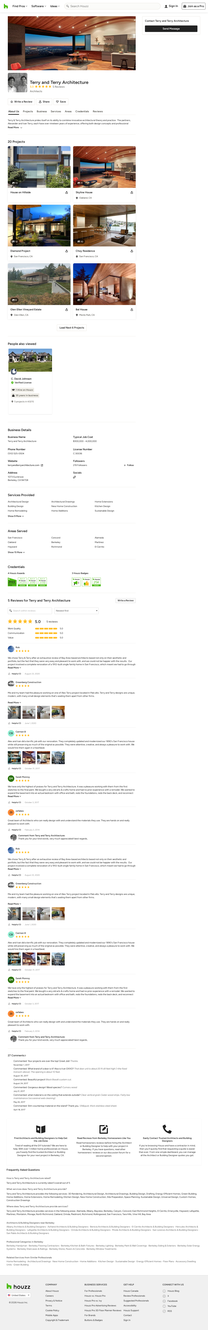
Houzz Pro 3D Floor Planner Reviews (102, 1310)
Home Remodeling (16, 1261)
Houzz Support (131, 1310)
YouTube (172, 1306)
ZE (11, 812)
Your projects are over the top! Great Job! (49, 1061)
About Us (13, 111)
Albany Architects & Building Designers (26, 1226)
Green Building (21, 1264)
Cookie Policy (52, 1310)
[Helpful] (9, 674)
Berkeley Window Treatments (101, 1249)
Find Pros (19, 6)
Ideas (53, 6)
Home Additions (88, 1261)
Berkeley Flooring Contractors (44, 1245)
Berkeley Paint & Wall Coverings (131, 1245)
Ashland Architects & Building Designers (68, 1226)
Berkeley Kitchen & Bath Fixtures (77, 1245)
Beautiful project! (37, 1079)
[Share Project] (66, 192)
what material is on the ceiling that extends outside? (54, 1095)
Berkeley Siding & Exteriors (162, 1245)
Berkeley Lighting (104, 1245)
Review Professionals (134, 1295)
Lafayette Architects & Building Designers (48, 1230)
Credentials (82, 111)
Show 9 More (14, 516)
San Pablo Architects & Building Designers (27, 1233)
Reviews (98, 111)
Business (42, 111)
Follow (130, 465)
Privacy (49, 1300)
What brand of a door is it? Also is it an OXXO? (51, 1068)
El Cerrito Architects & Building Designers (153, 1226)
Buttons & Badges (93, 1320)
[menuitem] (20, 6)
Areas (68, 111)
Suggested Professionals (136, 1300)
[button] (72, 580)
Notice (58, 1300)
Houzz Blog (173, 1291)
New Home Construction (65, 1261)
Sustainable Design (125, 1261)
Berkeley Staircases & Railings (32, 1249)
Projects (28, 111)
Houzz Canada (131, 1291)
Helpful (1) (16, 674)
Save (63, 101)
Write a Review (126, 600)
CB (11, 733)
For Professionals (93, 1291)
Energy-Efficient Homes (148, 1261)
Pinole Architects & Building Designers (131, 1230)
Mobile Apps (52, 1315)
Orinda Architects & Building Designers (90, 1230)
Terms (49, 1305)
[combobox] (112, 6)
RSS (170, 1311)
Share (46, 101)
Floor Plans (168, 1261)
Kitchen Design (106, 1261)
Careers (50, 1295)
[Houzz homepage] (6, 6)
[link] (14, 667)
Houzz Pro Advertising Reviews (100, 1305)
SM (11, 778)
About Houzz (52, 1291)
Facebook (173, 1301)
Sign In (127, 1320)
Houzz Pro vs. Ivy (93, 1300)
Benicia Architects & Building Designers (110, 1226)
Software (37, 6)
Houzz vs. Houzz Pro (94, 1295)
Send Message (171, 28)
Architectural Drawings (39, 1261)
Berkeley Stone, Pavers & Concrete (67, 1249)
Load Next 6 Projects (71, 327)
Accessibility (130, 1305)
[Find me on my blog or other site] (74, 476)
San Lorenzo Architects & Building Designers (175, 1230)
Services (56, 111)
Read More (13, 127)
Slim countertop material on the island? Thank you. (53, 1105)
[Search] (67, 6)
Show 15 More (15, 552)
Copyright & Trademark (57, 1320)
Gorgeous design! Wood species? (45, 1087)
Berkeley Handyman (16, 1245)
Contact (128, 1315)
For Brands (90, 1315)
